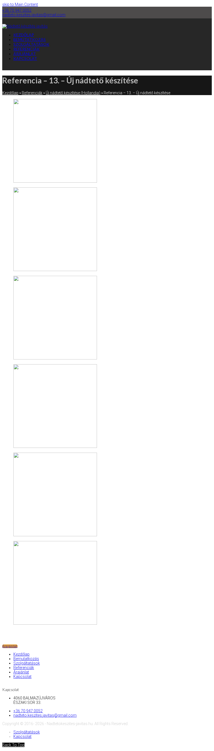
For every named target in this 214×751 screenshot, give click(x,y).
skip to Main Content (20, 4)
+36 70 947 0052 (16, 10)
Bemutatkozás (26, 658)
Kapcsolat (22, 676)
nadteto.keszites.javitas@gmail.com (33, 15)
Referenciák (23, 667)
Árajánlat (10, 646)
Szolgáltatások (26, 663)
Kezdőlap (21, 654)
